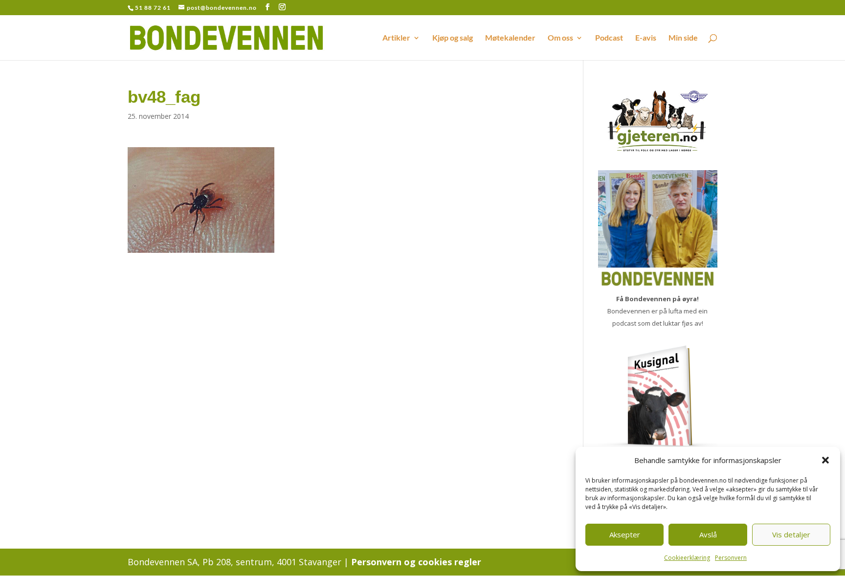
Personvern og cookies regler (416, 562)
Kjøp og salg (452, 38)
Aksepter (624, 534)
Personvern (731, 558)
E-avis (645, 38)
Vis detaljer (791, 534)
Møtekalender (510, 38)
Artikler (396, 38)
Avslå (708, 534)
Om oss (560, 38)
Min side (683, 38)
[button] (825, 460)
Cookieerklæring (687, 558)
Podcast (609, 38)
